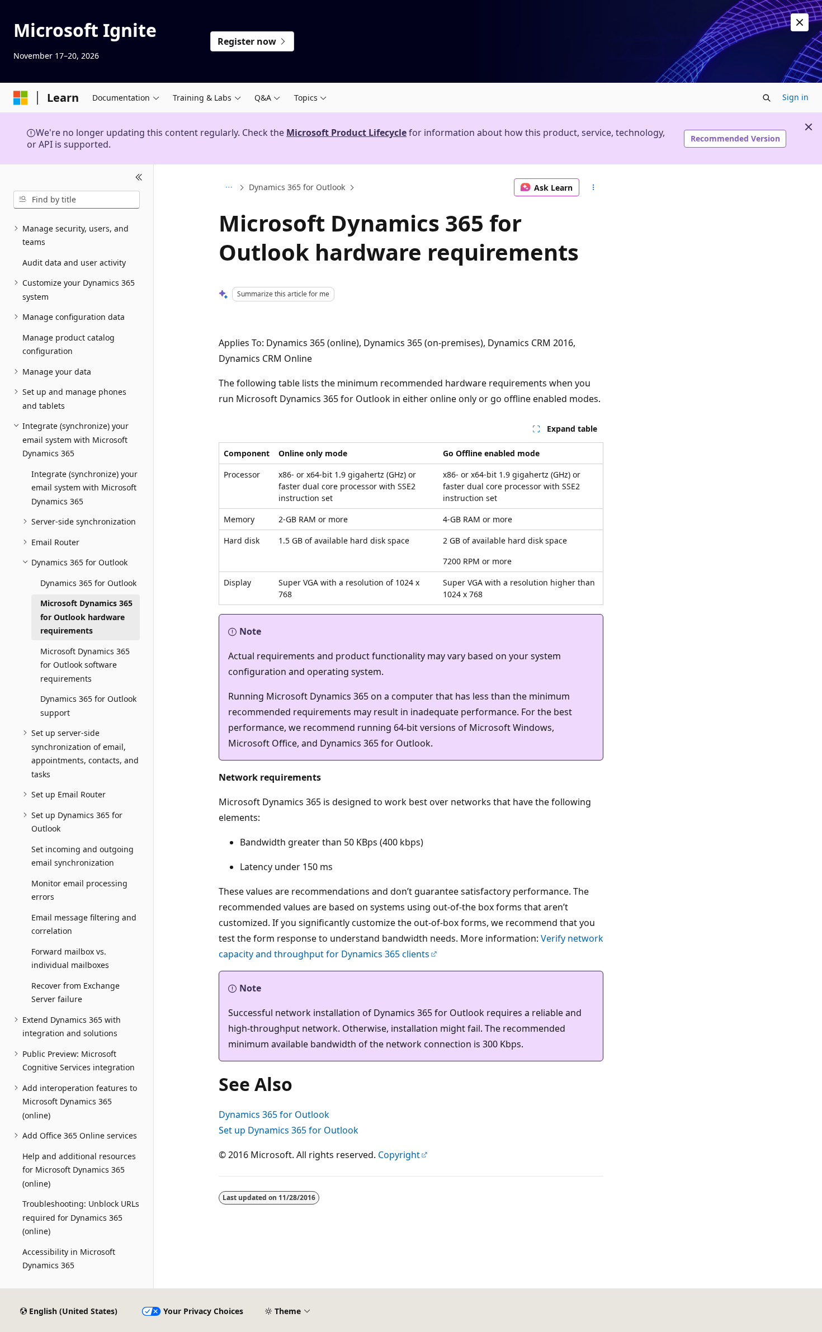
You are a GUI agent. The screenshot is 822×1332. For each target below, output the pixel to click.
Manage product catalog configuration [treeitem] (68, 344)
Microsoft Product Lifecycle (346, 132)
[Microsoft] (20, 98)
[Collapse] (139, 178)
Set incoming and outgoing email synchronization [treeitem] (82, 856)
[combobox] (76, 200)
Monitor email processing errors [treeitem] (79, 890)
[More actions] (593, 187)
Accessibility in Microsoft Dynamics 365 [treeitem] (68, 1258)
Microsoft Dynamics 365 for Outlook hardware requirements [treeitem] (86, 617)
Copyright (399, 1155)
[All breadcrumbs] (228, 187)
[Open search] (766, 98)
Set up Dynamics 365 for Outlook (288, 1130)
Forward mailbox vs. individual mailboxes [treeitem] (70, 958)
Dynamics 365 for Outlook (297, 187)
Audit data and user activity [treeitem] (74, 262)
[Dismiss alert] (800, 22)
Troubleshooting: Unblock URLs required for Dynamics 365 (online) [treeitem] (80, 1217)
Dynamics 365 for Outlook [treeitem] (88, 583)
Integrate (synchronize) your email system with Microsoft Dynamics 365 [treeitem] (84, 488)
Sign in (795, 97)
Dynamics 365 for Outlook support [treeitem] (88, 705)
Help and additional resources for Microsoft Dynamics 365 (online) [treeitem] (79, 1170)
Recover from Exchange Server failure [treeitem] (75, 992)
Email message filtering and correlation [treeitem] (83, 924)
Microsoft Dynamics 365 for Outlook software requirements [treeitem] (85, 665)
